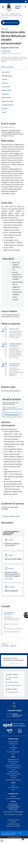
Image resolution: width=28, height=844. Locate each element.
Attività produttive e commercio (13, 766)
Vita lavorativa (13, 763)
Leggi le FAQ (13, 822)
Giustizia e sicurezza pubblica (13, 774)
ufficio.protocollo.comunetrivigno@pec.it (13, 812)
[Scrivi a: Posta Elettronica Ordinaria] (13, 813)
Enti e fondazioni (13, 748)
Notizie (13, 785)
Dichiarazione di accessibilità (13, 826)
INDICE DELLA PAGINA (7, 67)
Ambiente (13, 778)
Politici (13, 750)
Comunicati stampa (13, 787)
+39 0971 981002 (13, 810)
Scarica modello (9, 579)
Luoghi (13, 754)
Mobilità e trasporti (13, 772)
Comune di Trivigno (18, 7)
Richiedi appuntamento (12, 415)
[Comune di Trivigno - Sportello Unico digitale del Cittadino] (9, 7)
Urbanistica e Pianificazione (13, 768)
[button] (26, 2)
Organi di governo (13, 744)
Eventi (13, 789)
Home (2, 14)
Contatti (13, 801)
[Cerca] (25, 7)
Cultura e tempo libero (13, 761)
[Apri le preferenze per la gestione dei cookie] (3, 841)
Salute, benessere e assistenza (13, 780)
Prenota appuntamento (13, 820)
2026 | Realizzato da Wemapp (14, 837)
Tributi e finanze (13, 776)
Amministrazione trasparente (13, 798)
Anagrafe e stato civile (15, 14)
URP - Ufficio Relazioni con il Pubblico (13, 814)
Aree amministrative (13, 742)
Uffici (13, 746)
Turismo (13, 770)
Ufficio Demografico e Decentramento (9, 613)
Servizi (6, 14)
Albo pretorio (13, 796)
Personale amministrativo (13, 752)
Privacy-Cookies (5, 833)
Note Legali (13, 833)
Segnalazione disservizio (13, 824)
